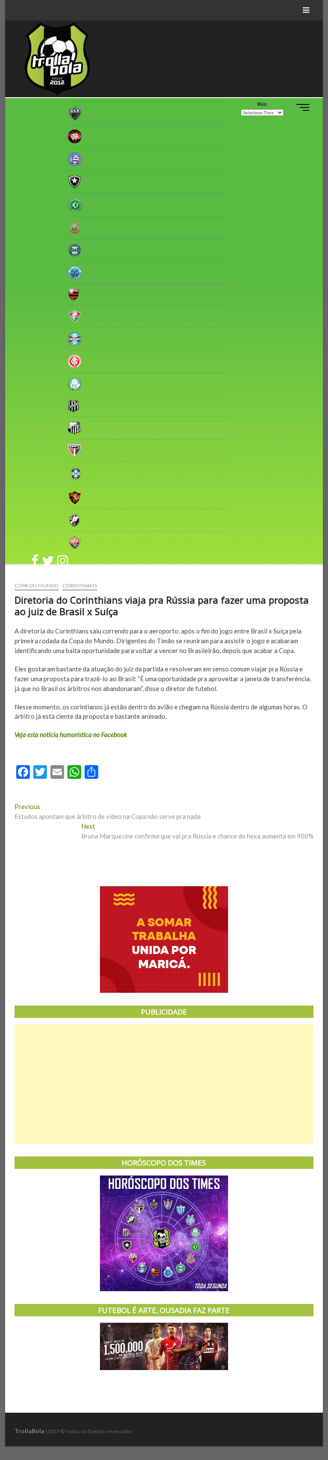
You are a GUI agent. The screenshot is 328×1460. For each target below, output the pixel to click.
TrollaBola (29, 1430)
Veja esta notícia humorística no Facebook (71, 734)
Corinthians (79, 585)
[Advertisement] (164, 1084)
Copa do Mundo (37, 585)
